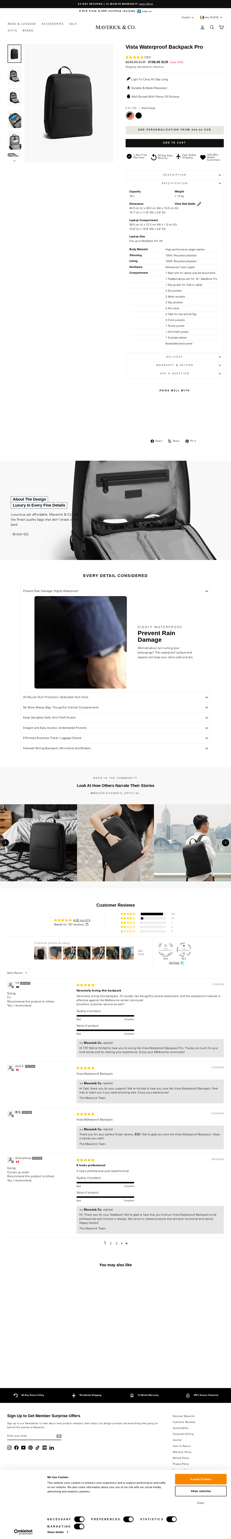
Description (174, 175)
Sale (73, 24)
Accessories (53, 24)
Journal (177, 1440)
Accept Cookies (200, 1479)
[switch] (128, 1519)
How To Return (182, 1446)
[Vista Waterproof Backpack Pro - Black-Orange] (30, 1366)
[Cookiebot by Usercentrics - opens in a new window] (23, 1532)
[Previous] (5, 842)
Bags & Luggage (22, 24)
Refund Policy (181, 1458)
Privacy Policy (181, 1464)
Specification (175, 183)
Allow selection (201, 1490)
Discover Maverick (184, 1416)
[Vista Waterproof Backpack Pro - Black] (35, 1366)
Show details (55, 1531)
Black (138, 115)
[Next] (225, 842)
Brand (28, 30)
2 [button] (111, 1243)
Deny (200, 1502)
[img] (85, 985)
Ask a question (174, 373)
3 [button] (116, 1243)
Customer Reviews (184, 1422)
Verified (174, 962)
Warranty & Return (174, 365)
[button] (135, 57)
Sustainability (181, 1428)
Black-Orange (130, 115)
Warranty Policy (182, 1452)
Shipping (131, 67)
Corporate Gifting (183, 1434)
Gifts (12, 30)
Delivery (174, 357)
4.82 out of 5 (81, 920)
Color (140, 108)
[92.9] (165, 950)
